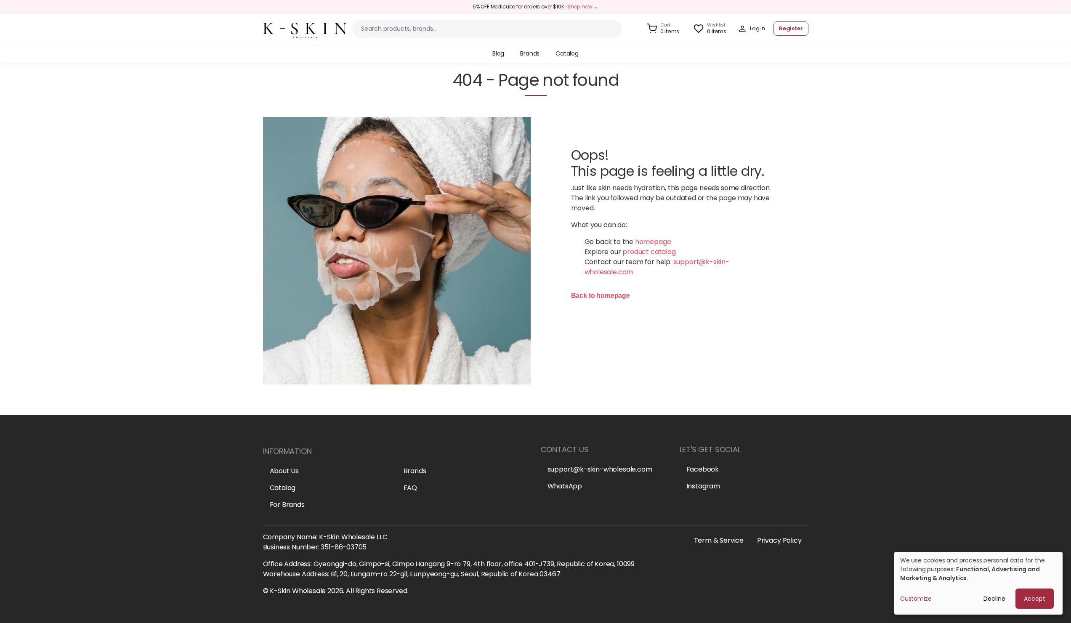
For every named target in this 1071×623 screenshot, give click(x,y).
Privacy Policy (779, 540)
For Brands (287, 504)
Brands (415, 471)
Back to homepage (600, 295)
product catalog (648, 252)
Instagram (703, 486)
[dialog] (978, 583)
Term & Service (719, 540)
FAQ (410, 488)
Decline (994, 598)
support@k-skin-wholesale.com (599, 469)
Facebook (702, 469)
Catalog (283, 488)
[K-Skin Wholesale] (305, 28)
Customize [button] (915, 598)
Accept (1034, 598)
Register (791, 28)
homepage (653, 242)
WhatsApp (564, 486)
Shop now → (582, 6)
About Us (284, 471)
